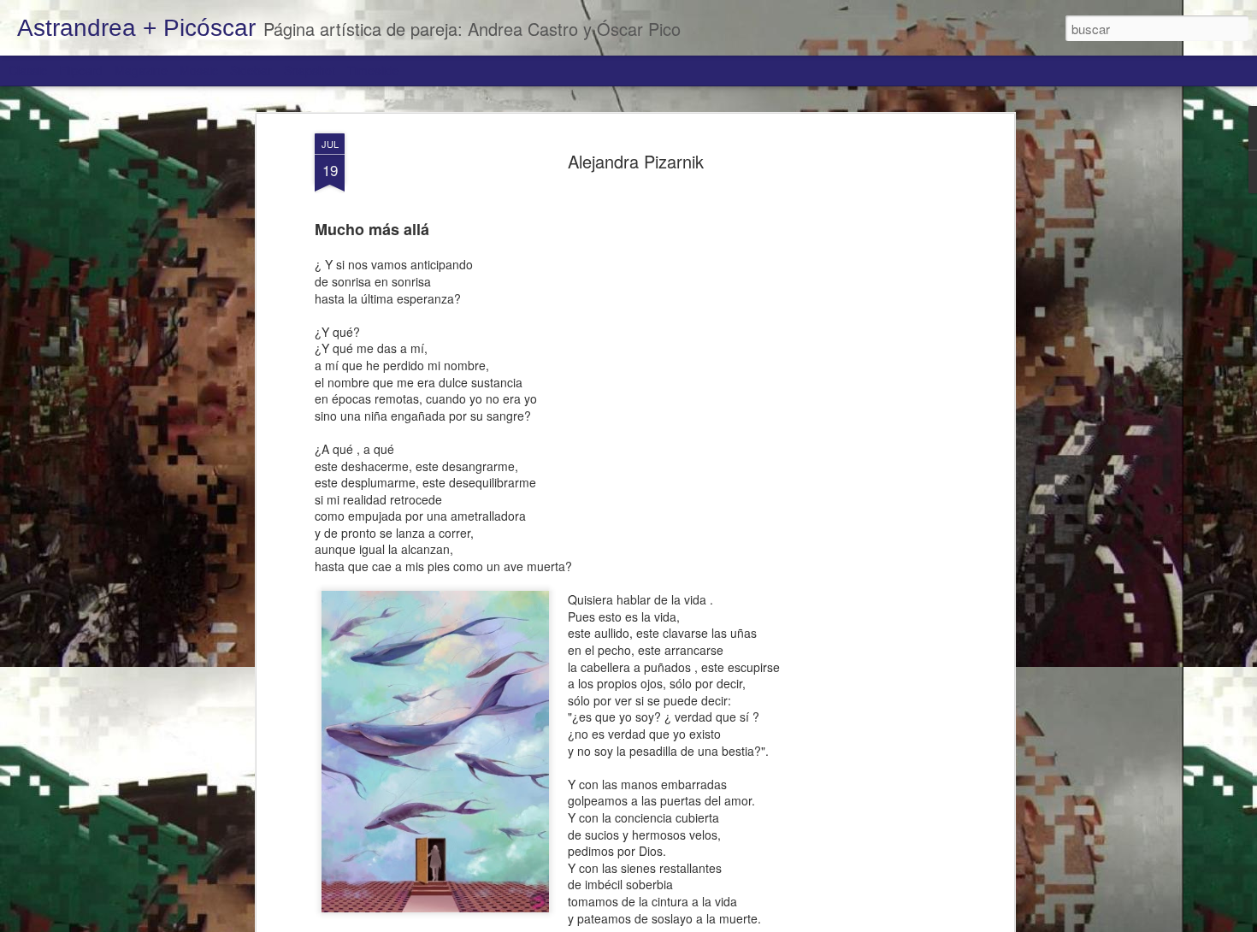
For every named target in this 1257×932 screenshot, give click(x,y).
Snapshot (309, 70)
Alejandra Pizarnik (636, 161)
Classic (28, 70)
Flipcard (81, 70)
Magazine (141, 70)
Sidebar (251, 70)
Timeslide (373, 70)
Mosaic (199, 70)
